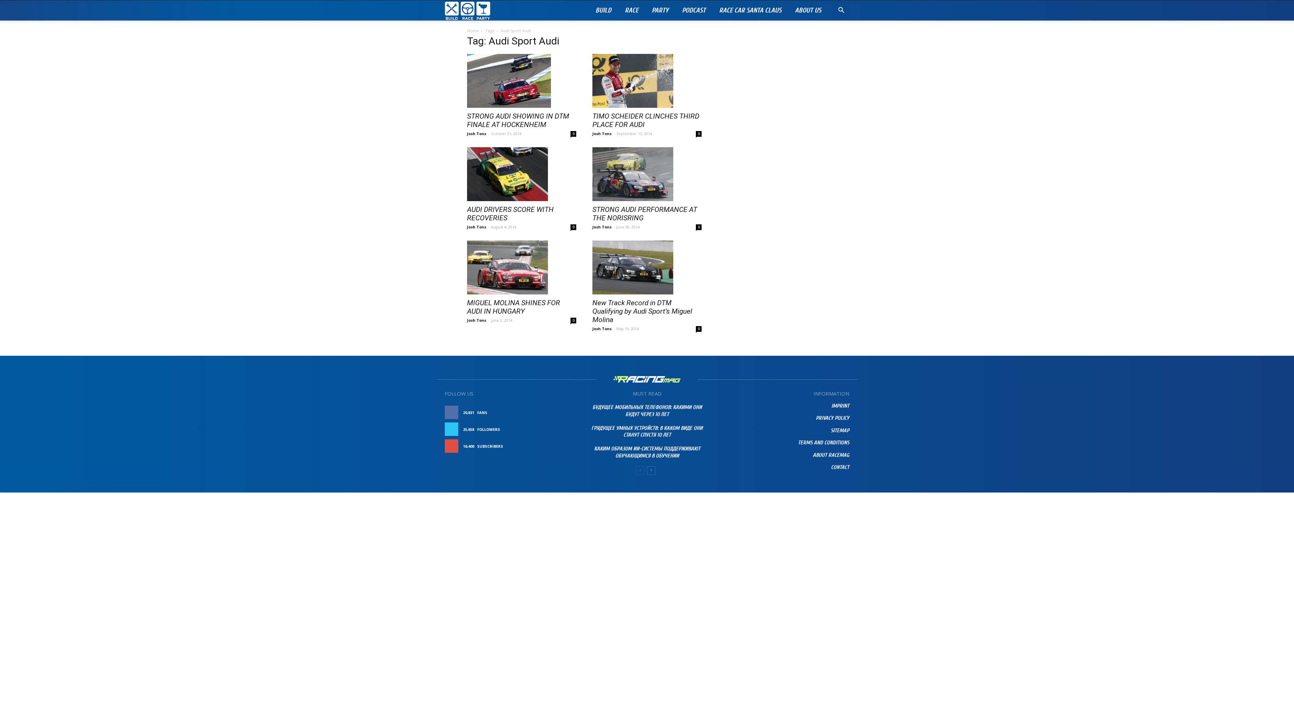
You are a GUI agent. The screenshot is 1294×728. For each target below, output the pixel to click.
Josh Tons (476, 133)
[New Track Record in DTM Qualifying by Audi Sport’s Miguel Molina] (647, 267)
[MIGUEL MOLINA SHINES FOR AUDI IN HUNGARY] (521, 267)
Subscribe (558, 446)
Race (631, 10)
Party (660, 10)
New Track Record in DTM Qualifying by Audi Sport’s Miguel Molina (642, 311)
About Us (808, 10)
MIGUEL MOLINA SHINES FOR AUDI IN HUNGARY (513, 307)
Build (603, 10)
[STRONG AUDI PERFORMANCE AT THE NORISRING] (647, 174)
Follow (561, 429)
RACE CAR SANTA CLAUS (750, 10)
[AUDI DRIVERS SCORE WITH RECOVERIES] (521, 174)
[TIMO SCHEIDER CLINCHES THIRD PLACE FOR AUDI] (647, 81)
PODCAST (694, 10)
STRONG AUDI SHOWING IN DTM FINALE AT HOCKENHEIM (518, 120)
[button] (841, 11)
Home (473, 31)
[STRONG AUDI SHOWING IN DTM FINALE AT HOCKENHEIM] (521, 81)
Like (565, 412)
